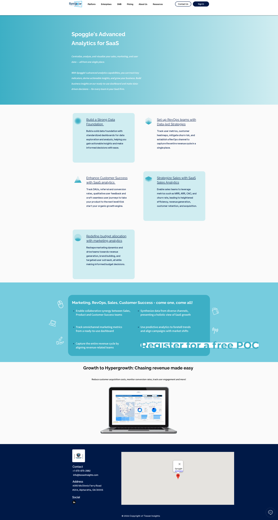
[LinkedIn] (74, 502)
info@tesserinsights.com (85, 474)
